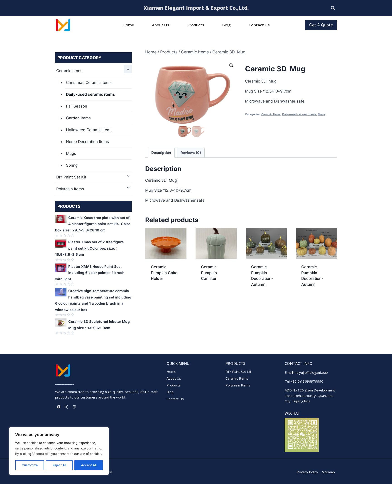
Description (161, 152)
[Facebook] (58, 406)
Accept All (88, 465)
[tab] (161, 153)
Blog (226, 25)
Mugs (321, 114)
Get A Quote (321, 25)
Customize (30, 465)
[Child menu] (128, 69)
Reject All (59, 465)
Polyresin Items (70, 189)
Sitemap (328, 472)
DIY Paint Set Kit (71, 177)
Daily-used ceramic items (299, 114)
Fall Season (76, 106)
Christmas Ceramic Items (89, 82)
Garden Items (78, 118)
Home (128, 25)
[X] (66, 406)
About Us (160, 25)
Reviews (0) (191, 152)
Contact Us (259, 25)
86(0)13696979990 (307, 381)
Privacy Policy (307, 472)
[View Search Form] (333, 8)
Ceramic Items (271, 114)
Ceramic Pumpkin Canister (209, 273)
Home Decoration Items (87, 141)
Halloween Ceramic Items (89, 130)
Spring (72, 165)
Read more (160, 293)
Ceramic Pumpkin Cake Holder (164, 273)
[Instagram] (74, 406)
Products (195, 25)
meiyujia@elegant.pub (311, 372)
